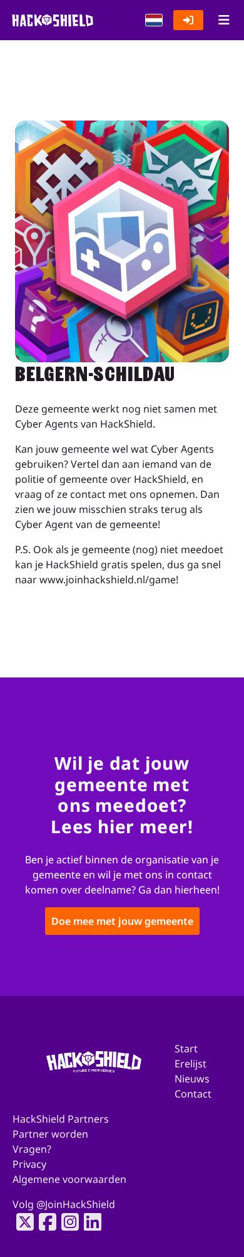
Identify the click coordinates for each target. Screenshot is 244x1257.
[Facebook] (44, 1222)
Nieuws (192, 1079)
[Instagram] (66, 1222)
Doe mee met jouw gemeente (122, 922)
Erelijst (190, 1064)
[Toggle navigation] (223, 20)
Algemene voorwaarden (69, 1179)
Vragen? (32, 1149)
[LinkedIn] (89, 1222)
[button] (154, 20)
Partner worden (50, 1134)
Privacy (29, 1164)
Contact (193, 1094)
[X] (21, 1222)
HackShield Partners (61, 1119)
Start (186, 1048)
